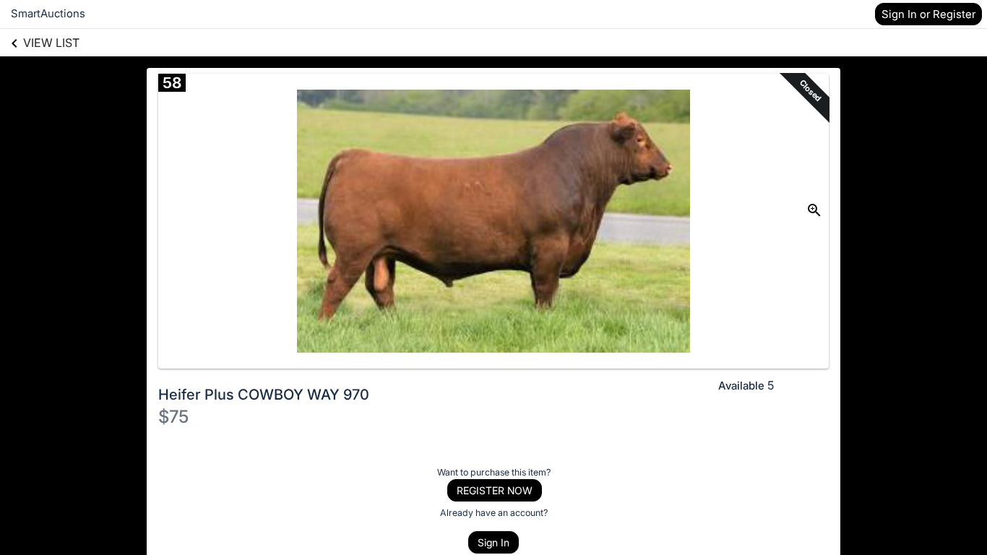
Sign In (493, 542)
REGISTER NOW (495, 490)
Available (741, 385)
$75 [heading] (173, 416)
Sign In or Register (928, 14)
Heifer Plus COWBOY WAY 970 (263, 394)
